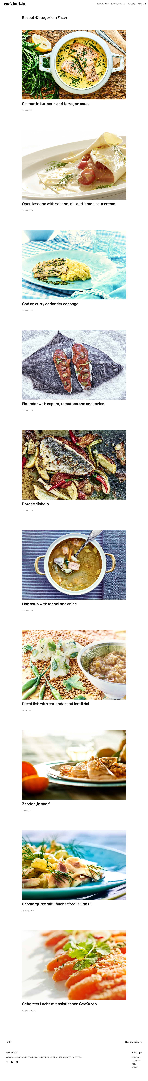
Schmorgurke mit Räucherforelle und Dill (58, 904)
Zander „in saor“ (36, 804)
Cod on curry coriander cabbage (50, 304)
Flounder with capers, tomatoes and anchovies (63, 404)
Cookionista (11, 1052)
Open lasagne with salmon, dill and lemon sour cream (68, 204)
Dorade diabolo (35, 504)
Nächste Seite (133, 1041)
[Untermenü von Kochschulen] (124, 3)
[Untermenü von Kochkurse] (108, 3)
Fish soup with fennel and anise (49, 604)
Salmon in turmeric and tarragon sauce (56, 104)
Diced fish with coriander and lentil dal (55, 704)
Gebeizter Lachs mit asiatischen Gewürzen (59, 1004)
